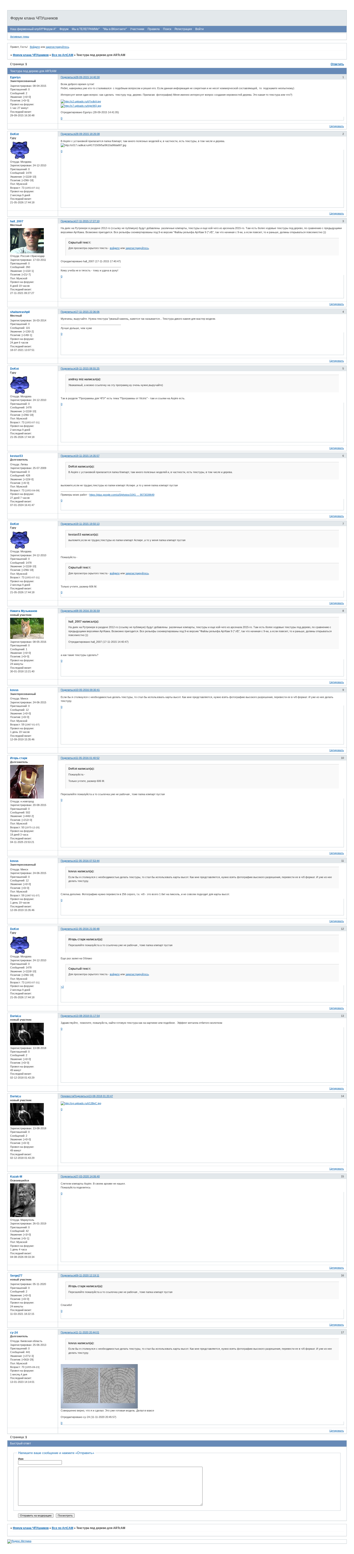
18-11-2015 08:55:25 (87, 368)
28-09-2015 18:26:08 (87, 133)
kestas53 (16, 456)
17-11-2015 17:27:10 (87, 221)
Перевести (67, 1096)
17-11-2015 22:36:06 (87, 311)
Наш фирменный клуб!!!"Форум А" (33, 29)
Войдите (35, 46)
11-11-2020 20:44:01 (87, 1332)
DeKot (14, 134)
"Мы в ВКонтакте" (115, 29)
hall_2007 (16, 221)
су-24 (14, 1332)
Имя (20, 1458)
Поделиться (68, 77)
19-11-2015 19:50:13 (87, 523)
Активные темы (19, 36)
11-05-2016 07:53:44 (87, 860)
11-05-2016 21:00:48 (87, 928)
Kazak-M (16, 1176)
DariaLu (15, 1016)
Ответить (337, 64)
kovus (14, 690)
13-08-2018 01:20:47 (101, 1096)
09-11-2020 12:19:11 (87, 1275)
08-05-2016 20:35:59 (87, 610)
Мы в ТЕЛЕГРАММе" (85, 29)
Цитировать (336, 126)
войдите (115, 248)
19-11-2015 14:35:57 (87, 455)
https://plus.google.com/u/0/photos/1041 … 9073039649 (121, 494)
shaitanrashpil (20, 312)
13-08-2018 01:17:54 (87, 1015)
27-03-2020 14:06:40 (87, 1176)
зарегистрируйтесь (57, 46)
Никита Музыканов (23, 611)
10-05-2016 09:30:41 (87, 689)
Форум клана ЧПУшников (31, 55)
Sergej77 (16, 1275)
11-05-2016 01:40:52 (87, 757)
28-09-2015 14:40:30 (87, 77)
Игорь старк (18, 758)
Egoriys (15, 77)
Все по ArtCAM (62, 55)
